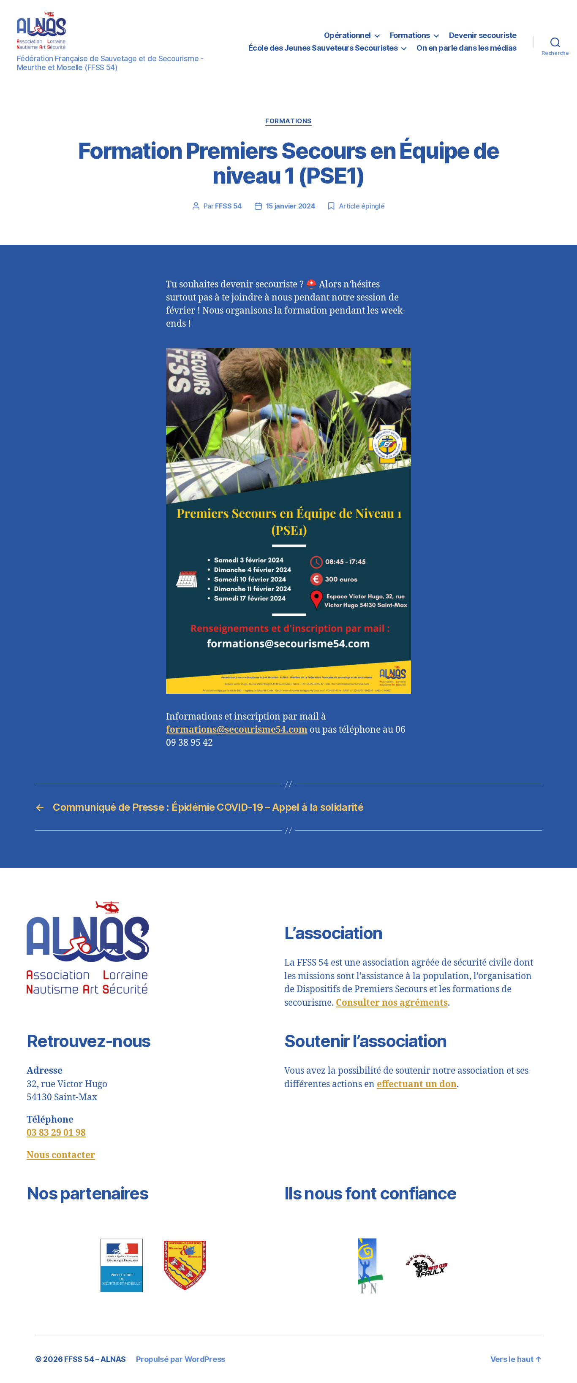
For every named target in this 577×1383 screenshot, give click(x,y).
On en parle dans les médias (466, 47)
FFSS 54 (228, 206)
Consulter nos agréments (392, 1003)
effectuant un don (417, 1084)
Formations (410, 35)
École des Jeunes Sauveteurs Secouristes (323, 47)
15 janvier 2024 (291, 206)
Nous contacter (61, 1155)
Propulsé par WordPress (180, 1359)
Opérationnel (347, 35)
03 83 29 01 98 (56, 1133)
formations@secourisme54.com (237, 730)
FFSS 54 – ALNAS (95, 1359)
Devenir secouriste (483, 35)
